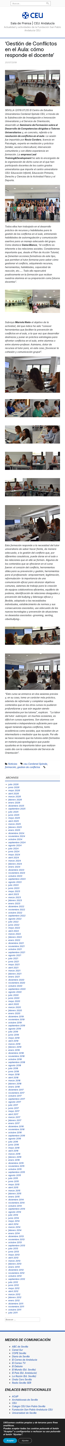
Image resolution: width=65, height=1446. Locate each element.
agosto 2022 (15, 918)
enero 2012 (14, 1300)
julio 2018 (13, 1068)
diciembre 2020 (16, 979)
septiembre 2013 (16, 1245)
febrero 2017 (14, 1120)
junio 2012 (13, 1285)
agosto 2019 (14, 1028)
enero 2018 (14, 1086)
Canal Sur (17, 1349)
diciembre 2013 (16, 1236)
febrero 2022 (15, 937)
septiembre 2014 (16, 1208)
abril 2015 (13, 1187)
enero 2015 (14, 1196)
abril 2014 (13, 1224)
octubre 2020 (15, 986)
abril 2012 (13, 1291)
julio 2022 (13, 921)
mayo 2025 (14, 818)
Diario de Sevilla (21, 1356)
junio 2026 (13, 787)
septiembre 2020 (17, 989)
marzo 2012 (14, 1294)
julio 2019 (13, 1031)
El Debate (17, 1366)
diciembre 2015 (16, 1163)
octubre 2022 (15, 912)
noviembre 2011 (16, 1306)
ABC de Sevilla (20, 1346)
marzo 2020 (14, 1007)
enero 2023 (14, 903)
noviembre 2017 (16, 1092)
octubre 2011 (14, 1309)
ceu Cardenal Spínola (35, 763)
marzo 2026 (14, 796)
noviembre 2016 (16, 1129)
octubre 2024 (15, 839)
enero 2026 (14, 802)
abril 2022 (13, 931)
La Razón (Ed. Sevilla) (24, 1376)
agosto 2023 (15, 882)
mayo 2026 (14, 790)
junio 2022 (13, 924)
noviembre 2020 (16, 982)
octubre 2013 (15, 1242)
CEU (14, 1403)
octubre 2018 (15, 1059)
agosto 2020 (15, 992)
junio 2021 (13, 961)
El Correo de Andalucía (24, 1359)
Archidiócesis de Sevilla (25, 1399)
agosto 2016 (14, 1138)
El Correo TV (19, 1363)
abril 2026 (13, 793)
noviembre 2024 (16, 836)
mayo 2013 (14, 1254)
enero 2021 (14, 976)
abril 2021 (13, 967)
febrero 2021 (14, 973)
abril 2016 (13, 1150)
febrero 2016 (14, 1157)
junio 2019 (13, 1034)
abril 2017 (13, 1114)
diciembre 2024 (16, 833)
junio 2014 (13, 1218)
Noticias (12, 763)
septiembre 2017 (16, 1099)
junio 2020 (13, 998)
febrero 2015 (14, 1193)
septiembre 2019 (16, 1025)
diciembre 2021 (16, 943)
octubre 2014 (15, 1205)
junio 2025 (13, 815)
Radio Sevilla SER (21, 1382)
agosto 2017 (14, 1101)
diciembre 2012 (16, 1269)
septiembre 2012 (16, 1279)
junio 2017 (13, 1108)
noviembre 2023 (16, 872)
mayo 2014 (14, 1221)
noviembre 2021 (16, 946)
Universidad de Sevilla (24, 1412)
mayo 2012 (14, 1288)
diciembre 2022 (16, 906)
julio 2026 (13, 784)
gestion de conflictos (28, 767)
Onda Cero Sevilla (22, 1379)
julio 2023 (13, 885)
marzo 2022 (14, 934)
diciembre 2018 (16, 1053)
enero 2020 (14, 1013)
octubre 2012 (15, 1276)
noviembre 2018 (16, 1056)
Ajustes (25, 1440)
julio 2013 (13, 1248)
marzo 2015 (14, 1190)
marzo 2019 (14, 1044)
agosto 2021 (14, 955)
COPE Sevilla (19, 1353)
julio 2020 (13, 995)
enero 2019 (14, 1050)
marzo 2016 (14, 1153)
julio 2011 (13, 1312)
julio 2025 (13, 811)
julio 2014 (13, 1215)
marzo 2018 (14, 1080)
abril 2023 (13, 894)
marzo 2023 (14, 897)
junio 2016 (13, 1144)
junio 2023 (13, 888)
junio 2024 (13, 851)
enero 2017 (14, 1123)
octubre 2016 (15, 1132)
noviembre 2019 (16, 1019)
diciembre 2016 (16, 1126)
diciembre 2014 (16, 1199)
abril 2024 (13, 857)
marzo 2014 (14, 1227)
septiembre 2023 (17, 879)
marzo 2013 (14, 1260)
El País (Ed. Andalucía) (24, 1372)
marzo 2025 (14, 824)
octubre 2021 (15, 949)
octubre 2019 (15, 1022)
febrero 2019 (14, 1047)
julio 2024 (13, 848)
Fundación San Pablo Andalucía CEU (32, 1409)
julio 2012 (13, 1282)
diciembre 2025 (16, 805)
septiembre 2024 (17, 842)
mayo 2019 (14, 1038)
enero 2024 (14, 866)
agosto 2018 (14, 1065)
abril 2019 (13, 1040)
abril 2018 (13, 1077)
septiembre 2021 (16, 952)
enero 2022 (14, 940)
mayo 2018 (14, 1074)
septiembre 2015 (16, 1172)
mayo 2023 (14, 891)
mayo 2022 (14, 927)
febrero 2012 (14, 1297)
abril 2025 (13, 821)
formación (10, 767)
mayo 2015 (14, 1184)
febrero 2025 (15, 827)
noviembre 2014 (16, 1202)
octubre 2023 (15, 876)
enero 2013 (14, 1267)
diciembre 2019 (16, 1016)
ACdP (15, 1396)
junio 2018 (13, 1071)
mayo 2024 (14, 854)
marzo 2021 (14, 970)
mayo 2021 (14, 964)
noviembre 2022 (16, 909)
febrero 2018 (14, 1083)
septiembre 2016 (16, 1135)
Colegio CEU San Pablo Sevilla (28, 1406)
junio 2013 (13, 1251)
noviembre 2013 (16, 1239)
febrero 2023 (15, 900)
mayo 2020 (14, 1001)
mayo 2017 (13, 1111)
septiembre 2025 (17, 808)
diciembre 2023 (16, 870)
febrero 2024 (15, 863)
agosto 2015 (14, 1175)
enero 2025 (14, 830)
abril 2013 (13, 1257)
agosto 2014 (14, 1212)
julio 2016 (13, 1141)
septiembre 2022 (17, 915)
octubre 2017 (15, 1095)
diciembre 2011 (15, 1303)
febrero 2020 (15, 1010)
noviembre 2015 (16, 1166)
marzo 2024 (14, 860)
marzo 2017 (14, 1117)
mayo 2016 (14, 1147)
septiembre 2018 (16, 1062)
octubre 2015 (15, 1169)
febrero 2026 (15, 799)
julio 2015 (13, 1178)
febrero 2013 (14, 1263)
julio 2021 (13, 958)
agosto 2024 (15, 845)
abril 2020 (13, 1004)
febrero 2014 (14, 1230)
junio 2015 (13, 1181)
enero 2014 (14, 1233)
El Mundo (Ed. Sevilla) (24, 1369)
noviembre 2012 (16, 1273)
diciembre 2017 (16, 1089)
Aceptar (10, 1440)
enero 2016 (14, 1160)
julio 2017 (13, 1105)
